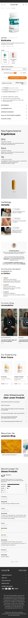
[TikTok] (20, 570)
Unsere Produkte (7, 575)
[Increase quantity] (6, 77)
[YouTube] (22, 570)
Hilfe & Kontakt (6, 580)
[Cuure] (5, 570)
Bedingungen (5, 583)
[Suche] (4, 4)
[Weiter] (18, 561)
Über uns (4, 578)
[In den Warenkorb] (12, 384)
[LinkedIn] (25, 570)
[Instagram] (19, 570)
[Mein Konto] (26, 4)
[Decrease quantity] (2, 77)
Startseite (3, 8)
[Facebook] (24, 570)
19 (16, 561)
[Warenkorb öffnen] (23, 4)
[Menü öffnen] (2, 4)
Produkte (8, 8)
